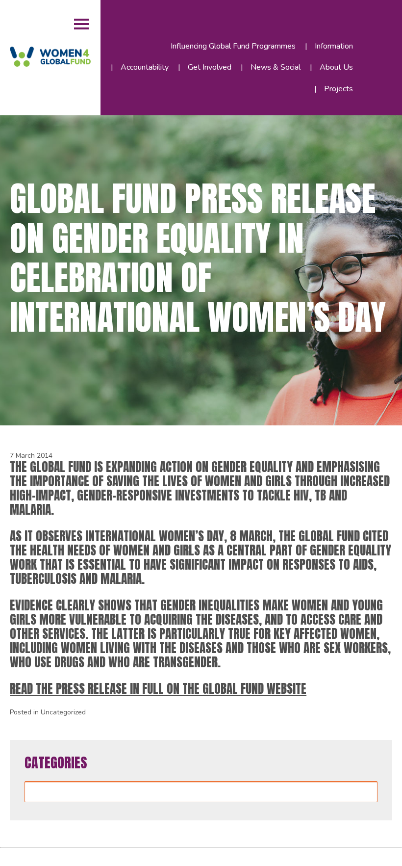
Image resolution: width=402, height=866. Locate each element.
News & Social (276, 67)
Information (334, 46)
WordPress (154, 855)
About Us (336, 67)
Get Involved (209, 67)
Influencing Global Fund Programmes (233, 46)
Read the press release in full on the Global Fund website (158, 688)
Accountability (145, 67)
